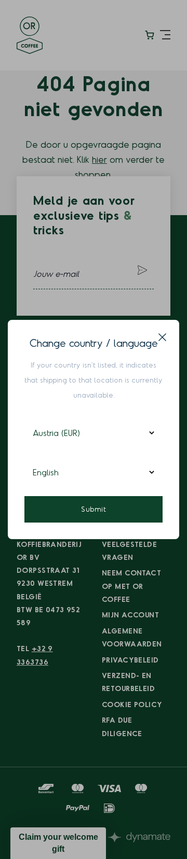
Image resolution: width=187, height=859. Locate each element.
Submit (93, 508)
